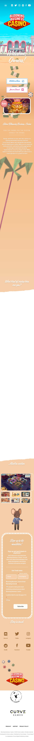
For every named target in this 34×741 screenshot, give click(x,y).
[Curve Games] (17, 720)
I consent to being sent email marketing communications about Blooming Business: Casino (15, 589)
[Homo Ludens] (17, 704)
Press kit (8, 726)
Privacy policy (24, 726)
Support (15, 726)
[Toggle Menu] (6, 5)
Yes (9, 600)
